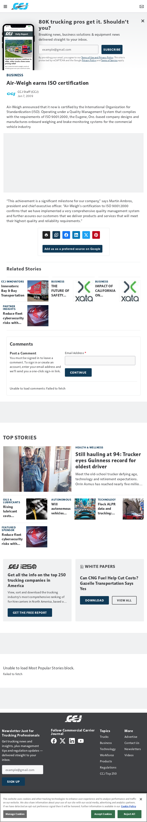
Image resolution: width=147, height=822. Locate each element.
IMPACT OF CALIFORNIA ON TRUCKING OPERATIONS (105, 291)
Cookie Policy (128, 806)
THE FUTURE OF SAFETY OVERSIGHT (60, 291)
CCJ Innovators (12, 281)
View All (124, 600)
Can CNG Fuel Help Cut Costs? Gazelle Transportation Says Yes (109, 583)
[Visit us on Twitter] (63, 740)
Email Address (75, 352)
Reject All (129, 813)
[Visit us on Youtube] (81, 740)
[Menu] (5, 6)
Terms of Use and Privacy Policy (97, 57)
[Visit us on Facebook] (54, 740)
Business (15, 75)
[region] (73, 807)
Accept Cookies (103, 813)
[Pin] (96, 235)
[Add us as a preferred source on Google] (56, 235)
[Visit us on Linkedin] (72, 740)
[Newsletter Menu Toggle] (141, 6)
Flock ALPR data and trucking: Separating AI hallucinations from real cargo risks (109, 509)
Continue (78, 372)
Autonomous (61, 499)
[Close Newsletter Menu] (142, 20)
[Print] (46, 235)
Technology (107, 499)
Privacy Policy (89, 60)
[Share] (66, 235)
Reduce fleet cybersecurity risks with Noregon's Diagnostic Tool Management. (13, 318)
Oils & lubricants (11, 501)
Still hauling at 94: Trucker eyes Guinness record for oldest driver (108, 460)
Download (94, 600)
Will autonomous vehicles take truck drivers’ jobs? (61, 509)
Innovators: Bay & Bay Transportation (12, 290)
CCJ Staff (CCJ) (28, 92)
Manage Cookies (15, 813)
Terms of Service (109, 60)
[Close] (141, 799)
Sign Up (13, 781)
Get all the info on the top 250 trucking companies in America (37, 580)
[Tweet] (86, 235)
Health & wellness (89, 447)
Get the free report (30, 612)
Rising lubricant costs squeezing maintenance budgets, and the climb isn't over (13, 512)
